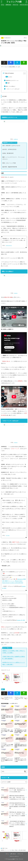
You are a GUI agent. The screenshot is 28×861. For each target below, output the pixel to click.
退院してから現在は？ (10, 86)
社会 (2, 37)
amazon (15, 293)
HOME (3, 848)
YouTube (7, 535)
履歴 (9, 83)
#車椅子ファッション (10, 581)
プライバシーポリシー (14, 856)
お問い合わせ (8, 4)
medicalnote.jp (9, 245)
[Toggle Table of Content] (23, 73)
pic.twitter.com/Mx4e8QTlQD (16, 582)
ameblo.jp (16, 139)
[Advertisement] (14, 21)
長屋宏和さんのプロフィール (12, 80)
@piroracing (20, 579)
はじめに (10, 76)
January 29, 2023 (21, 620)
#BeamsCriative (18, 581)
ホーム (2, 4)
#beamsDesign (5, 582)
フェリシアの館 (14, 1)
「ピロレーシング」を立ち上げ (12, 88)
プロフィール (15, 4)
